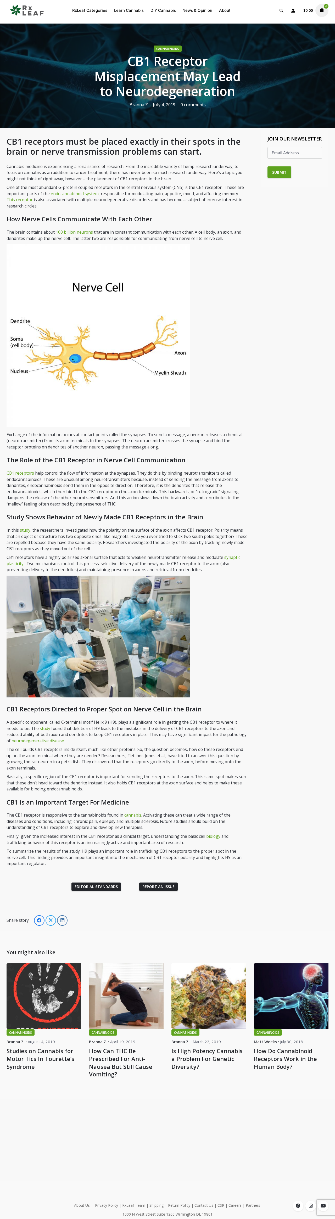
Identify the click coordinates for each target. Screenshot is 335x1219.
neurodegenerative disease (38, 741)
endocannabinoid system (75, 193)
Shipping (156, 1205)
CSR (220, 1205)
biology (213, 836)
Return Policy (179, 1205)
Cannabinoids (167, 49)
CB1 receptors (20, 473)
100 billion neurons (74, 232)
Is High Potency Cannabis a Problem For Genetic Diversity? (207, 1058)
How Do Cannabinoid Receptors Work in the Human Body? (285, 1058)
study (25, 530)
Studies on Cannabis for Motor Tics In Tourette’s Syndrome (40, 1058)
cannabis (132, 815)
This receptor (20, 200)
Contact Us (203, 1205)
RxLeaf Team (133, 1205)
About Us (82, 1205)
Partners (253, 1205)
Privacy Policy (106, 1205)
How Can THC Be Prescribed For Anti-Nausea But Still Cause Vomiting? (120, 1062)
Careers (235, 1205)
